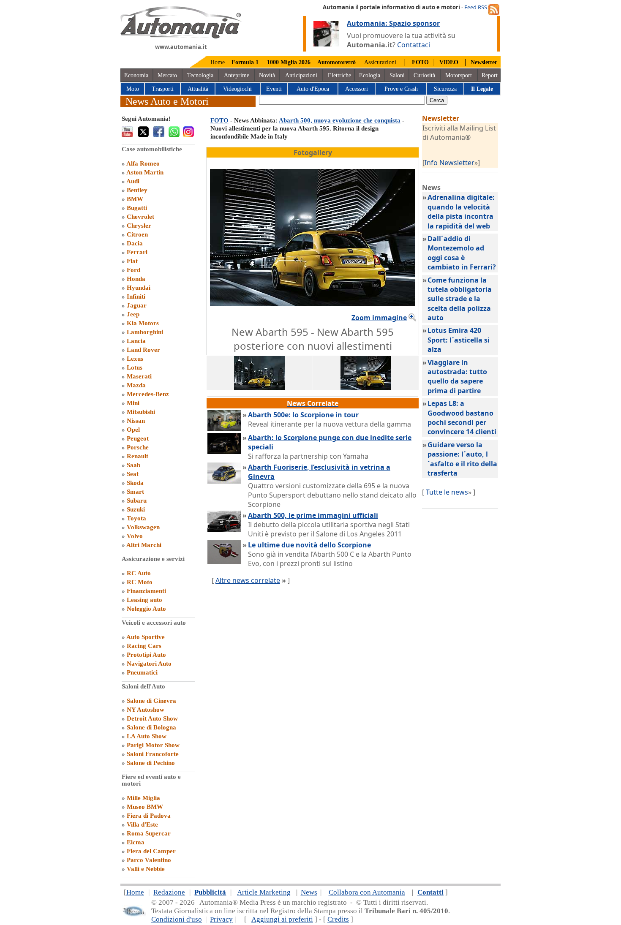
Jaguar (137, 305)
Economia (136, 75)
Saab (133, 465)
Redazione (169, 892)
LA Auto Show (146, 736)
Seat (133, 474)
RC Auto (139, 573)
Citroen (137, 234)
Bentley (137, 190)
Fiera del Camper (151, 851)
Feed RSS (475, 7)
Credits (338, 919)
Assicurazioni (380, 62)
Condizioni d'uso (176, 919)
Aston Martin (144, 172)
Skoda (135, 482)
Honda (136, 278)
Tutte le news (447, 492)
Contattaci (413, 44)
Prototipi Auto (146, 654)
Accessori (356, 89)
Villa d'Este (142, 824)
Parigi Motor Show (153, 745)
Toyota (136, 518)
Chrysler (139, 225)
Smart (135, 491)
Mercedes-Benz (148, 394)
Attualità (198, 89)
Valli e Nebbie (146, 868)
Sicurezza (445, 89)
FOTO (219, 120)
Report (490, 75)
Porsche (138, 447)
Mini (133, 403)
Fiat (132, 261)
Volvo (135, 536)
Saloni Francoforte (153, 754)
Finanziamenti (146, 591)
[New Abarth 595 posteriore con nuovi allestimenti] (365, 387)
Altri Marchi (143, 544)
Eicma (135, 842)
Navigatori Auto (149, 663)
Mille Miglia (143, 797)
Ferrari (137, 252)
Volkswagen (143, 527)
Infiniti (136, 296)
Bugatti (137, 207)
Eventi (274, 89)
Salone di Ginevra (151, 700)
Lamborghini (145, 332)
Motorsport (458, 75)
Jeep (133, 314)
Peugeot (138, 438)
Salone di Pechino (151, 762)
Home (217, 62)
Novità (267, 75)
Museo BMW (145, 806)
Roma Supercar (149, 833)
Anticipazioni (301, 75)
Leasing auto (144, 599)
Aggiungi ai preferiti (282, 919)
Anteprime (236, 75)
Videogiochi (237, 89)
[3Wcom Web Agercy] (134, 915)
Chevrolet (140, 216)
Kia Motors (143, 323)
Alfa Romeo (143, 163)
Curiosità (424, 75)
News (309, 892)
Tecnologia (200, 75)
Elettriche (339, 75)
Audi (132, 181)
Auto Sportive (145, 637)
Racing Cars (144, 645)
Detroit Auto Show (152, 718)
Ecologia (369, 75)
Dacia (135, 243)
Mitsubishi (141, 411)
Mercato (167, 75)
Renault (137, 456)
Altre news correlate (247, 580)
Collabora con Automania (367, 892)
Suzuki (136, 509)
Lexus (135, 358)
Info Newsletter (449, 162)
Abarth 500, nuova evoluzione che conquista (339, 120)
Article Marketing (264, 892)
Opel (133, 429)
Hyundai (138, 287)
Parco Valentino (149, 860)
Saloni (397, 75)
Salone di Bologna (151, 727)
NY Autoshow (145, 709)
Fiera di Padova (149, 815)
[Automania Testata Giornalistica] (181, 36)
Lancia (136, 340)
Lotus (134, 367)
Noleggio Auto (146, 608)
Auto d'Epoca (313, 89)
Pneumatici (142, 672)
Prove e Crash (401, 89)
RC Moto (140, 582)
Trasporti (163, 89)
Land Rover (143, 349)
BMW (135, 199)
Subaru (137, 500)
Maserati (139, 376)
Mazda (136, 385)
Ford (133, 270)
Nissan (136, 420)
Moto (132, 89)
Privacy (221, 919)
